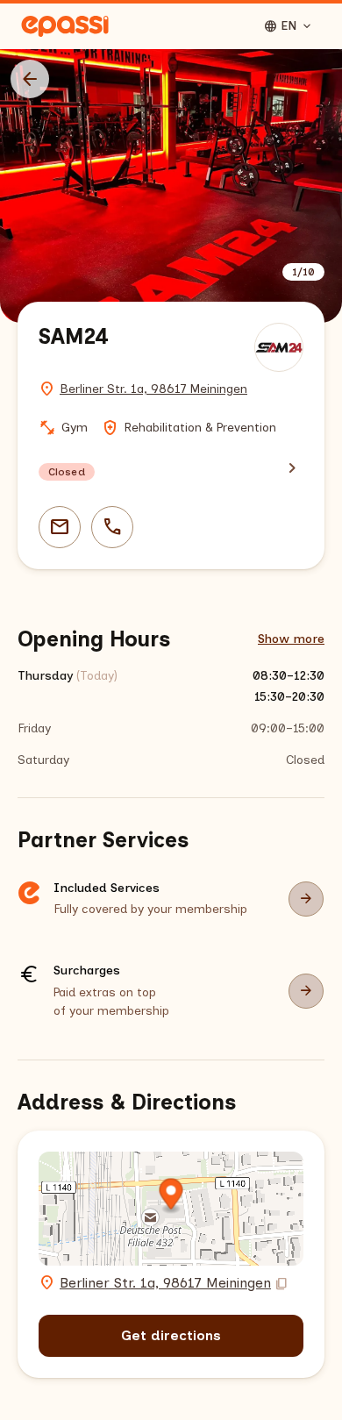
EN (288, 26)
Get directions (171, 1335)
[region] (171, 186)
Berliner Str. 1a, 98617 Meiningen (153, 389)
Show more (291, 639)
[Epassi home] (65, 26)
